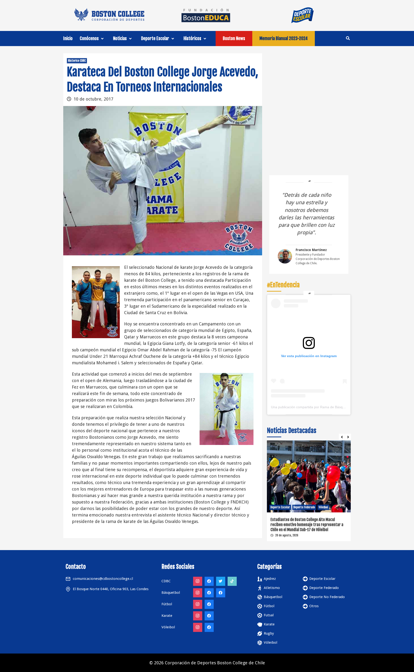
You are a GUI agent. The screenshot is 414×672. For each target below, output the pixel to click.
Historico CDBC (77, 60)
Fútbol (269, 606)
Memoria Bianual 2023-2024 (283, 38)
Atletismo (272, 588)
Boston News (234, 38)
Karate (269, 624)
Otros (314, 606)
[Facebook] (209, 581)
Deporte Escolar (155, 38)
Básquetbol (273, 597)
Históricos (192, 38)
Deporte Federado (296, 507)
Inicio (68, 38)
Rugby (269, 633)
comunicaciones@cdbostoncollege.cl (103, 578)
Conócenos (89, 38)
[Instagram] (197, 581)
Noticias (120, 38)
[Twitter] (220, 581)
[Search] (348, 38)
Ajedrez (270, 578)
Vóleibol (315, 507)
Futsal (269, 615)
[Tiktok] (232, 581)
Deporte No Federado (327, 597)
